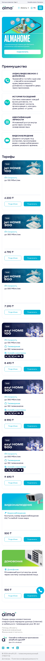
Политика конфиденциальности (24, 659)
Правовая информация (11, 630)
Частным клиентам (7, 2)
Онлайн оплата (32, 2)
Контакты (40, 2)
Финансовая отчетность (12, 632)
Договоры (6, 659)
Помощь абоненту (9, 628)
